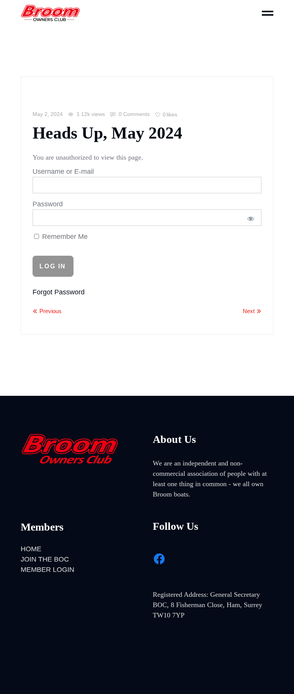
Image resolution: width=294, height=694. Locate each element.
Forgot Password (59, 292)
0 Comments (133, 114)
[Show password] (250, 218)
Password (48, 204)
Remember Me (64, 236)
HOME (31, 549)
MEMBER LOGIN (47, 569)
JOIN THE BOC (45, 559)
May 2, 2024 (48, 114)
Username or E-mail (63, 171)
